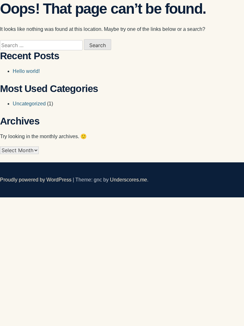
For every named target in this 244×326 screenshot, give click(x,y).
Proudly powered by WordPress (36, 179)
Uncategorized (29, 103)
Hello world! (26, 71)
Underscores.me (128, 179)
